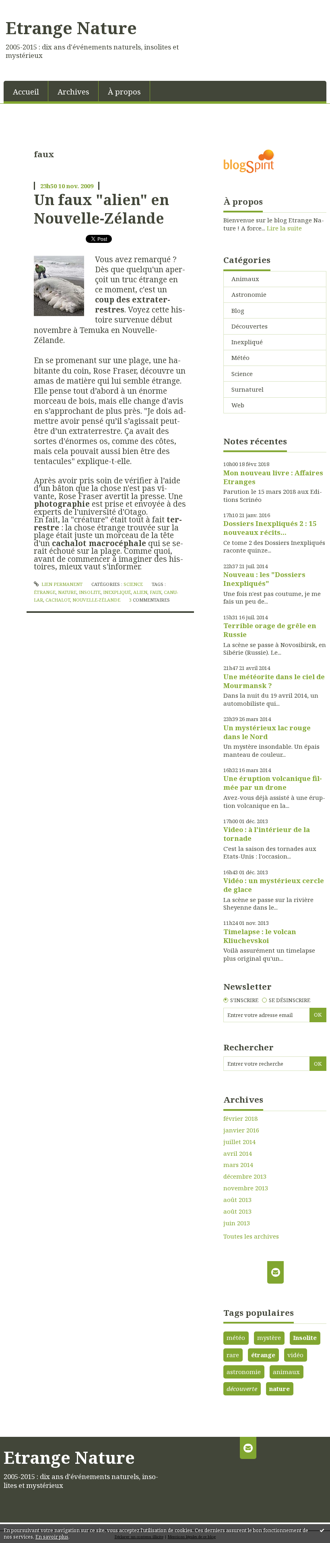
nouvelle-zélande (96, 600)
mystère (269, 1337)
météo (236, 1337)
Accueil (26, 91)
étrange (45, 592)
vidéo (295, 1355)
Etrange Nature (71, 27)
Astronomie (248, 294)
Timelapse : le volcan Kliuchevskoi (259, 936)
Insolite (305, 1337)
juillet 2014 (239, 1142)
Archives (73, 91)
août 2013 (237, 1200)
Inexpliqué (247, 342)
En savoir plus (51, 1536)
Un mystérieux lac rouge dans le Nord (267, 732)
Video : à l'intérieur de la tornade (266, 834)
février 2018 (240, 1118)
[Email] (275, 1272)
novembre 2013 (245, 1188)
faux (155, 592)
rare (233, 1355)
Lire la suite (284, 228)
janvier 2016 (241, 1130)
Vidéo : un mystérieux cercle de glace (273, 885)
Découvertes (249, 326)
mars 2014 (238, 1165)
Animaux (245, 279)
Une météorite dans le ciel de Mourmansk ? (274, 681)
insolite (90, 592)
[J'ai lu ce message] (322, 1530)
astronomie (244, 1372)
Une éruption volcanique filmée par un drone (272, 783)
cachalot (57, 600)
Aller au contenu (28, 6)
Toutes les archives (251, 1236)
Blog (237, 310)
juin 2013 (236, 1223)
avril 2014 (237, 1153)
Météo (240, 357)
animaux (286, 1372)
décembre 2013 (244, 1176)
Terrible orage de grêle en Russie (269, 630)
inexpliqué (117, 592)
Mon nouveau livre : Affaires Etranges (273, 477)
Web (237, 405)
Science (133, 584)
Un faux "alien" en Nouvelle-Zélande (101, 209)
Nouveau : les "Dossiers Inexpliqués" (264, 579)
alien (140, 592)
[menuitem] (26, 91)
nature (67, 592)
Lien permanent (61, 584)
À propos (124, 91)
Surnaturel (247, 389)
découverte (242, 1389)
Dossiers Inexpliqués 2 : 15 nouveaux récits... (270, 528)
